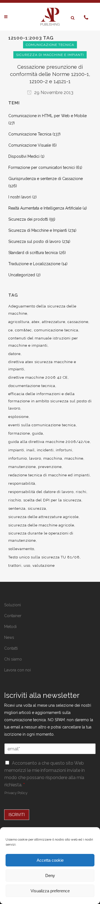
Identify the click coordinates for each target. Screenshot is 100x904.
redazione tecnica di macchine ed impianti (49, 475)
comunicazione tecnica (56, 330)
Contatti (11, 648)
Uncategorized (21, 275)
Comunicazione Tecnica (29, 134)
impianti (16, 450)
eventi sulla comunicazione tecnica (42, 425)
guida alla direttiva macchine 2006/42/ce (49, 442)
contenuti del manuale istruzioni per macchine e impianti (43, 342)
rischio (14, 500)
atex (36, 322)
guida (37, 433)
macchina (52, 458)
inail (30, 450)
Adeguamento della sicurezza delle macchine (42, 310)
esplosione (18, 417)
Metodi (10, 626)
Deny (50, 875)
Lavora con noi (17, 670)
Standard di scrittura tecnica (33, 252)
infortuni (64, 450)
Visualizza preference (50, 890)
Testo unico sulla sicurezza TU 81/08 (44, 557)
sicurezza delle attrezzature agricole (43, 517)
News (9, 637)
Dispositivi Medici (23, 156)
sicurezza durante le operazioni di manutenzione (40, 537)
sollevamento (21, 549)
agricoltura (18, 322)
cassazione (78, 322)
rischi (81, 492)
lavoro (35, 458)
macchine (73, 458)
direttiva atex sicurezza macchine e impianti (42, 365)
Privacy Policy (16, 793)
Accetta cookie (50, 860)
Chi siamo (13, 659)
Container (12, 616)
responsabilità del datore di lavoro (41, 492)
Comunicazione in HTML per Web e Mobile (47, 116)
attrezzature (53, 322)
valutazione (43, 565)
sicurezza (37, 508)
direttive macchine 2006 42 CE (38, 377)
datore (14, 354)
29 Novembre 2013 (53, 92)
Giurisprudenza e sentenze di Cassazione (45, 178)
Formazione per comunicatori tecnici (41, 167)
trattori (14, 565)
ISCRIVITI (17, 814)
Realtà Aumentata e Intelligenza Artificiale (44, 208)
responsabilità (21, 483)
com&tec (23, 330)
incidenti (45, 450)
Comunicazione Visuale (29, 145)
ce (10, 330)
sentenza (17, 508)
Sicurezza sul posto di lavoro (34, 241)
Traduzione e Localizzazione (34, 264)
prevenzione (50, 467)
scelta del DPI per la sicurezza (52, 500)
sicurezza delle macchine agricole (41, 525)
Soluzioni (12, 605)
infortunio (17, 458)
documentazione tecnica (31, 386)
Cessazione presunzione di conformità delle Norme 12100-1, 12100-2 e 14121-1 (50, 74)
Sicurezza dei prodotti (28, 219)
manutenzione (22, 467)
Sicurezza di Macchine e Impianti (37, 230)
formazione (19, 433)
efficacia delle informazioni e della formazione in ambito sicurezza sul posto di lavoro (50, 401)
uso (27, 565)
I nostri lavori (19, 197)
